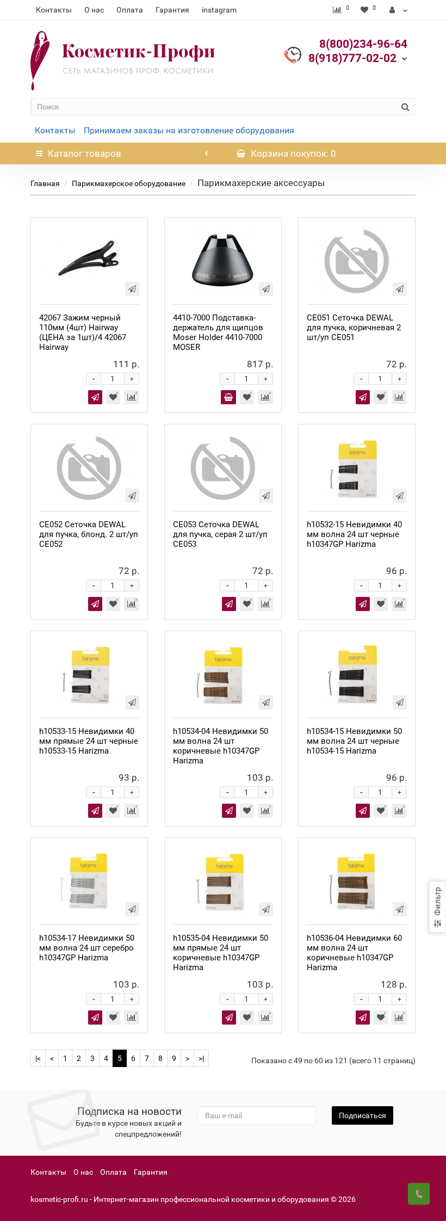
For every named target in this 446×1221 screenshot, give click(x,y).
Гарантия (172, 9)
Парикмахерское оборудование (128, 183)
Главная (45, 183)
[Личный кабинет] (398, 10)
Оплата (129, 9)
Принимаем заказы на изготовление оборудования (189, 130)
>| (201, 1058)
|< (38, 1058)
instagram (219, 9)
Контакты (54, 9)
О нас (94, 9)
